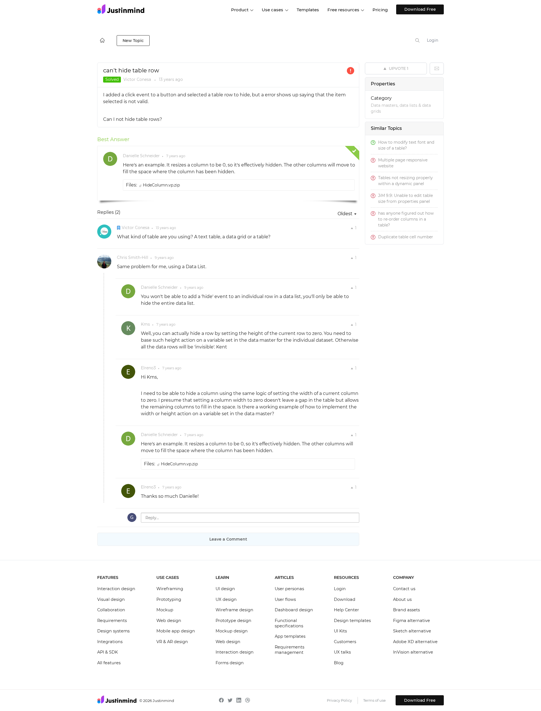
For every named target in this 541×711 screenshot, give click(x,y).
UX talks (342, 652)
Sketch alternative (412, 631)
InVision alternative (413, 652)
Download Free (420, 9)
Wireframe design (234, 609)
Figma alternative (411, 620)
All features (109, 662)
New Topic (133, 40)
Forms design (230, 662)
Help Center (346, 609)
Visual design (111, 599)
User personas (289, 588)
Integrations (110, 641)
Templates (308, 9)
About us (402, 599)
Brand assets (406, 609)
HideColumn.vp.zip (161, 185)
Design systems (113, 631)
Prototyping (168, 599)
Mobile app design (175, 631)
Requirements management (289, 650)
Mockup (164, 609)
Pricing (380, 9)
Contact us (404, 588)
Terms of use (374, 700)
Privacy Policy (339, 700)
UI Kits (340, 631)
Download (344, 599)
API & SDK (107, 652)
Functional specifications (289, 623)
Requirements (112, 620)
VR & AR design (172, 641)
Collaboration (111, 609)
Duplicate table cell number (405, 236)
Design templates (352, 620)
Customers (345, 641)
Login (432, 40)
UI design (225, 588)
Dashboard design (294, 609)
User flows (285, 599)
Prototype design (233, 620)
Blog (338, 662)
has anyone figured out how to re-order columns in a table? (406, 219)
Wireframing (169, 588)
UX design (226, 599)
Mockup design (232, 631)
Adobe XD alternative (415, 641)
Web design (168, 620)
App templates (290, 636)
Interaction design (116, 588)
